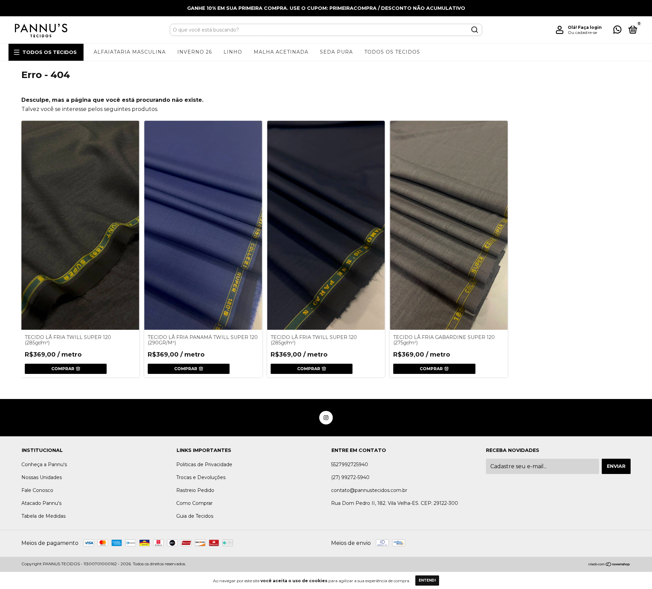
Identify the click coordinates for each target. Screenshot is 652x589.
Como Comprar (194, 503)
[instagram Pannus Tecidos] (326, 417)
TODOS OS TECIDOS (49, 52)
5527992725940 (349, 464)
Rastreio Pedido (195, 490)
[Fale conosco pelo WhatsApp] (617, 30)
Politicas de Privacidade (204, 464)
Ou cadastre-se (582, 32)
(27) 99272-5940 (350, 477)
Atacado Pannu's (41, 503)
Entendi (427, 580)
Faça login (590, 27)
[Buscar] (474, 30)
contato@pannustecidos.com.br (369, 490)
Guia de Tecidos (194, 516)
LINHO (232, 52)
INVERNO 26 (194, 52)
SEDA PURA (336, 52)
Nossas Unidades (41, 477)
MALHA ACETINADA (281, 52)
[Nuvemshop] (609, 564)
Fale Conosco (37, 490)
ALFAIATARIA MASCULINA (130, 52)
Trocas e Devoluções (200, 477)
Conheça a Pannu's (44, 464)
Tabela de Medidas (43, 516)
